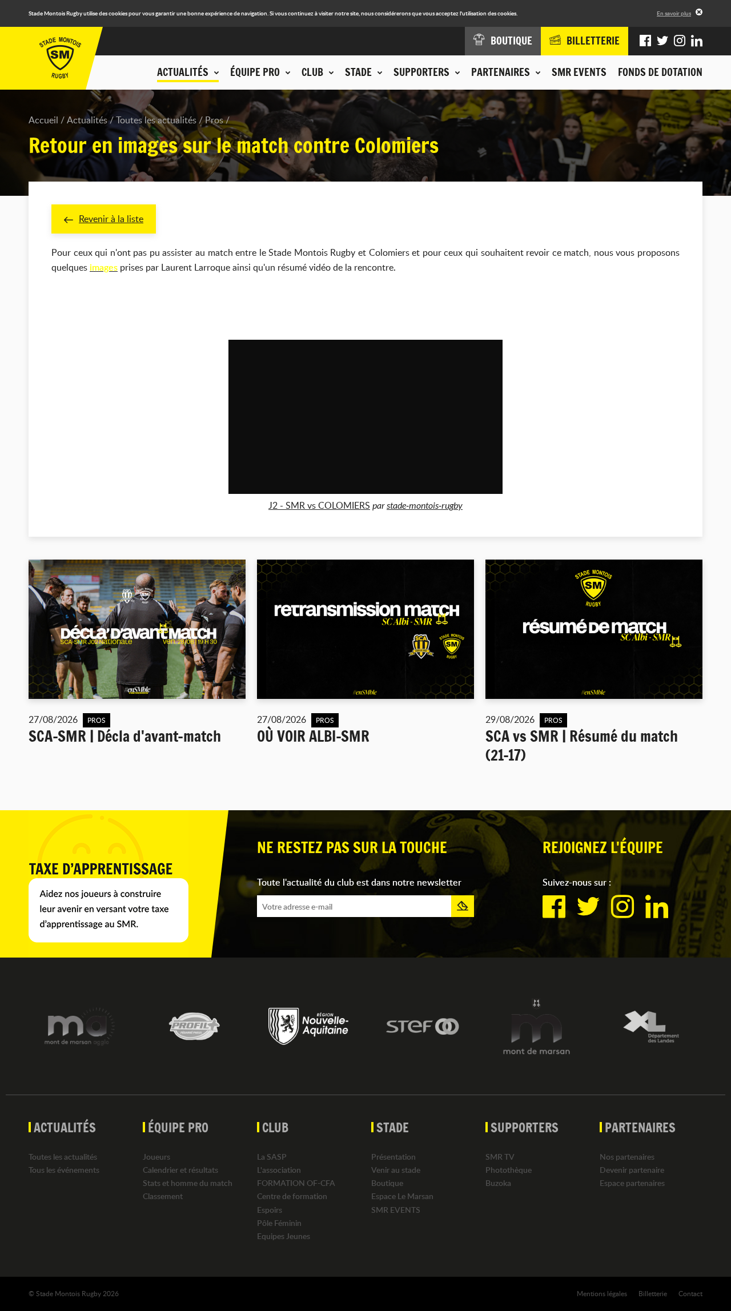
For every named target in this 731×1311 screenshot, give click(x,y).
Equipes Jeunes (283, 1235)
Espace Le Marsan (402, 1196)
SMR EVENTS (579, 72)
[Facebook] (645, 41)
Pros (214, 120)
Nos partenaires (627, 1156)
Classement (163, 1196)
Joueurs (156, 1156)
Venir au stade (395, 1169)
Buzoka (498, 1182)
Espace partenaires (632, 1182)
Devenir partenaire (632, 1169)
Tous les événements (64, 1169)
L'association (279, 1169)
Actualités (87, 120)
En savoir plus (674, 13)
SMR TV (500, 1156)
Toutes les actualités (156, 120)
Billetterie (652, 1293)
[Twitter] (662, 41)
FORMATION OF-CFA (296, 1182)
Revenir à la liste (111, 218)
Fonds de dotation (660, 72)
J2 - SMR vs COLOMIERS (319, 505)
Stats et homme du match (187, 1182)
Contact (690, 1293)
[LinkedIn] (696, 41)
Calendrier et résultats (180, 1169)
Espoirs (269, 1209)
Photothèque (508, 1169)
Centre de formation (292, 1196)
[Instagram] (679, 41)
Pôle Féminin (279, 1222)
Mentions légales (602, 1293)
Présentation (393, 1156)
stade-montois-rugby (425, 505)
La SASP (272, 1156)
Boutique (387, 1182)
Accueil (43, 120)
